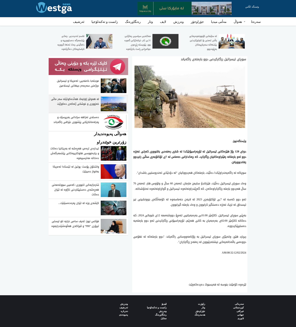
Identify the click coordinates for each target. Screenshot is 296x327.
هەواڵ (238, 22)
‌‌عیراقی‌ (240, 311)
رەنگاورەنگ (133, 22)
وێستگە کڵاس (252, 6)
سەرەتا (256, 22)
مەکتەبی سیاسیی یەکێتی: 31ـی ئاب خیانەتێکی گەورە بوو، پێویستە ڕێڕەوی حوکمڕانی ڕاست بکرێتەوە (137, 42)
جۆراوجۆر (197, 22)
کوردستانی (238, 307)
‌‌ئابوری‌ (241, 318)
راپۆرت (201, 304)
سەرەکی (239, 304)
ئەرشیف (78, 22)
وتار (150, 22)
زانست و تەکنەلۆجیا (104, 22)
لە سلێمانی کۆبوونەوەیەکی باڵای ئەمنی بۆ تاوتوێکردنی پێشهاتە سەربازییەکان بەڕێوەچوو (203, 42)
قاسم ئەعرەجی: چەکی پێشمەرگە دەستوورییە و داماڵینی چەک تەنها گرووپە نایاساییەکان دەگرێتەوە (70, 42)
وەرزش (178, 22)
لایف (163, 22)
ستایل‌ (164, 318)
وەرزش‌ (124, 304)
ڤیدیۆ (164, 304)
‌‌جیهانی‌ (240, 314)
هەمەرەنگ (200, 314)
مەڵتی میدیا (218, 22)
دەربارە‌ (124, 311)
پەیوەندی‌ (123, 314)
